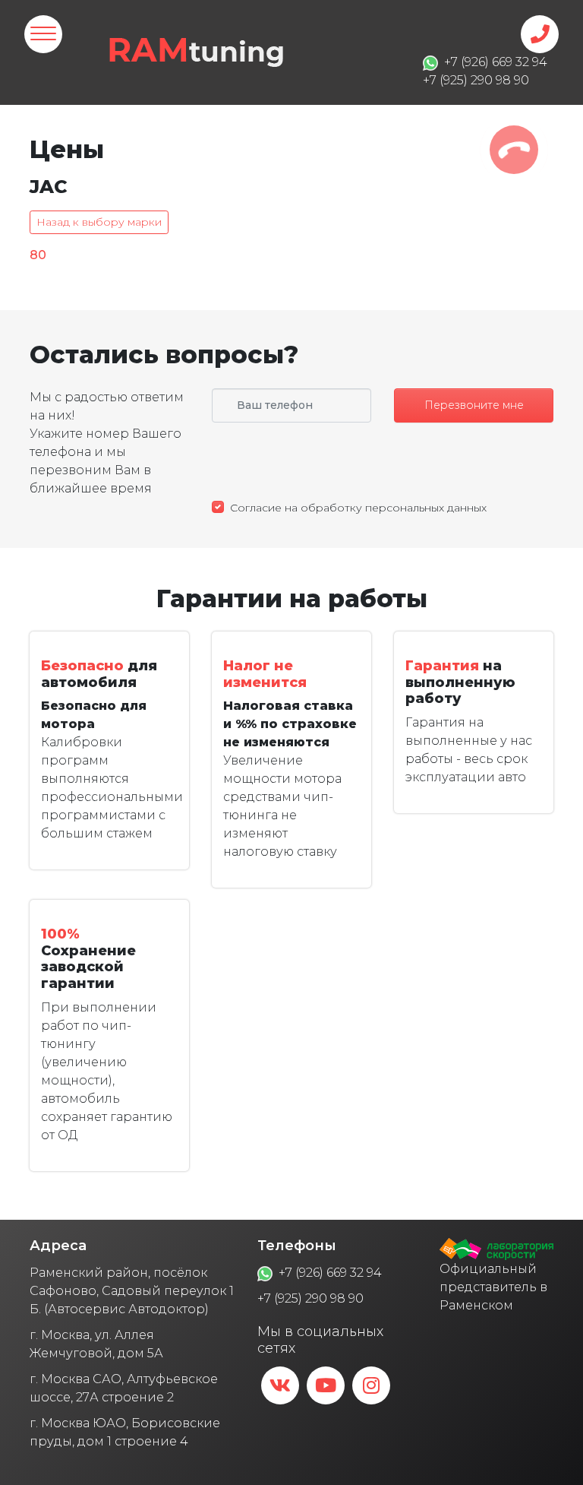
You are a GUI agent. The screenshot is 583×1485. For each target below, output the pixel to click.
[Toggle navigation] (43, 34)
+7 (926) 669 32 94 (330, 1272)
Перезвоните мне (474, 405)
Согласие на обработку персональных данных (358, 508)
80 (38, 255)
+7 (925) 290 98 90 (310, 1298)
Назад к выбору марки (99, 222)
